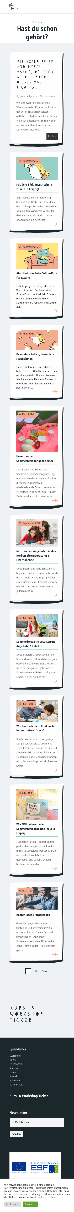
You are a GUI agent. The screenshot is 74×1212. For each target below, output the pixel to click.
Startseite (15, 1056)
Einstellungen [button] (12, 1204)
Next (44, 971)
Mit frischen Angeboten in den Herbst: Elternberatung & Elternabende (36, 556)
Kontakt (13, 1076)
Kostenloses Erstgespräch (33, 915)
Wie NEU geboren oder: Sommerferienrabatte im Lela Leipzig (35, 829)
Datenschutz (16, 1084)
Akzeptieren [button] (30, 1204)
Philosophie (15, 1064)
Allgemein (32, 96)
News (12, 1060)
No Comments (47, 96)
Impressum (15, 1080)
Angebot (14, 1068)
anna (22, 96)
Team (12, 1072)
